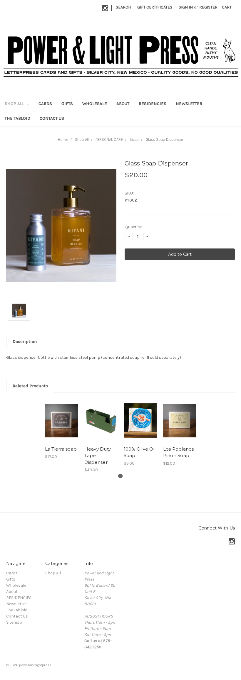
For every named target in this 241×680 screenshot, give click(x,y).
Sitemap (14, 622)
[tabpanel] (61, 429)
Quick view (61, 420)
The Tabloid (17, 118)
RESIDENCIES (152, 103)
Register (208, 7)
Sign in (186, 7)
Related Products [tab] (30, 385)
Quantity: (133, 226)
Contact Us (52, 118)
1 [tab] (120, 476)
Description (25, 341)
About (122, 103)
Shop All (15, 103)
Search (123, 7)
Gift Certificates (154, 7)
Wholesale (94, 103)
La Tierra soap (61, 449)
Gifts (67, 103)
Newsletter (189, 103)
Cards (45, 103)
